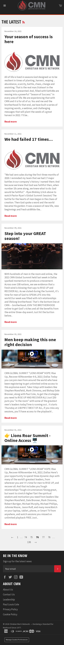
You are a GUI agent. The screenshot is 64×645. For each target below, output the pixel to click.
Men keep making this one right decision (30, 342)
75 (31, 537)
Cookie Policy (10, 614)
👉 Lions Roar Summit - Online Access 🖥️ (27, 438)
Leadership (9, 599)
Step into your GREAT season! (25, 236)
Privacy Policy (10, 609)
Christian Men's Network (20, 624)
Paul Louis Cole (11, 604)
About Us (8, 589)
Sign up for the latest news (17, 561)
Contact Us (9, 594)
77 (43, 537)
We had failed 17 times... (28, 139)
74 (25, 537)
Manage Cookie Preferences (17, 640)
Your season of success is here (28, 39)
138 (29, 542)
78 (49, 537)
